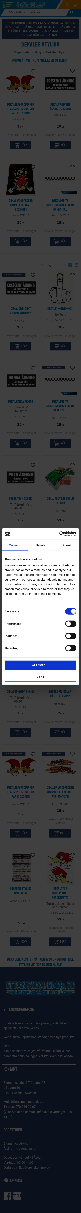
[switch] (70, 624)
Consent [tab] (14, 545)
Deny (40, 676)
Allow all (40, 665)
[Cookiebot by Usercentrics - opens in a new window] (59, 534)
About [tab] (66, 545)
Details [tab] (40, 545)
